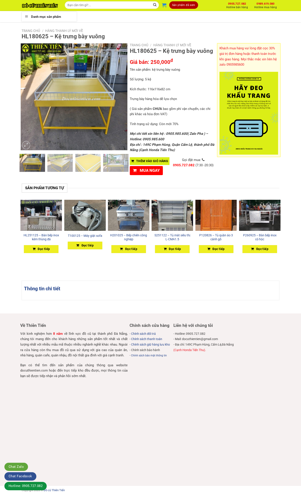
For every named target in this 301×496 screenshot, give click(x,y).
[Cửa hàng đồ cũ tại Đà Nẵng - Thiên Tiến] (40, 5)
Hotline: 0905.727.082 (26, 486)
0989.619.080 (265, 5)
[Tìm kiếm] (155, 5)
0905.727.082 (237, 5)
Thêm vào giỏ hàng (152, 161)
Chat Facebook (20, 476)
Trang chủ (31, 31)
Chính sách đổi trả (143, 333)
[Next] (120, 96)
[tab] (42, 288)
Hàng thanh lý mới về (64, 31)
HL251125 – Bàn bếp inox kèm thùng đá (41, 237)
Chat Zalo (16, 467)
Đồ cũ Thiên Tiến (54, 490)
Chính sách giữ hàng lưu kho (150, 344)
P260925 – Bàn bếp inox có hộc (260, 237)
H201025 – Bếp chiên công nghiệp (128, 237)
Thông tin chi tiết (42, 288)
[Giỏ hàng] (164, 5)
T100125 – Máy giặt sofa (85, 235)
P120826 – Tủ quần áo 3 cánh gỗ (216, 237)
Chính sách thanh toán (146, 339)
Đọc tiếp (44, 249)
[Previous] (28, 96)
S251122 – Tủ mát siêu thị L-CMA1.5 (172, 237)
